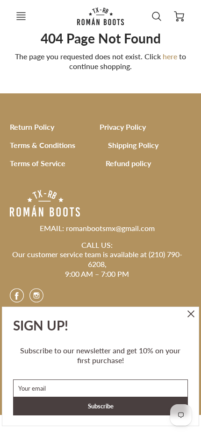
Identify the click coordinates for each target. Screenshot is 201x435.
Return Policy (32, 126)
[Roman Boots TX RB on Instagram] (36, 298)
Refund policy (128, 163)
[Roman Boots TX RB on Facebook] (17, 298)
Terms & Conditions (42, 144)
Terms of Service (37, 163)
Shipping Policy (133, 144)
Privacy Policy (123, 126)
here (170, 56)
